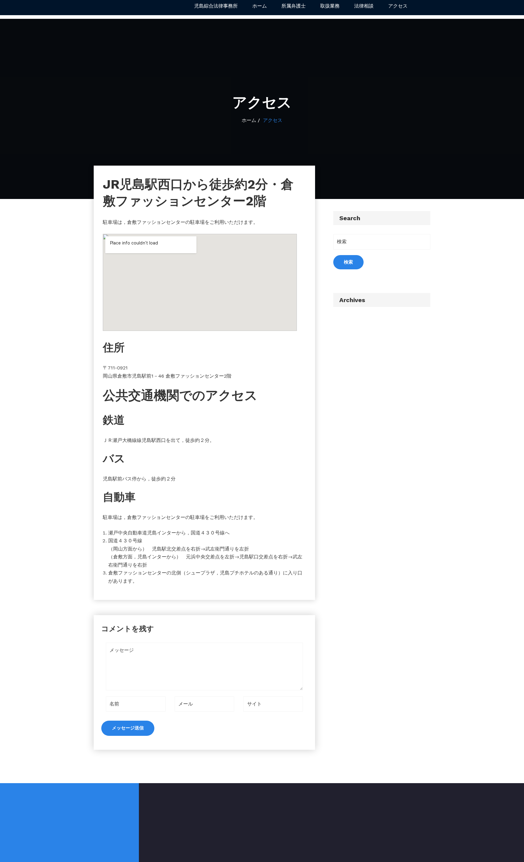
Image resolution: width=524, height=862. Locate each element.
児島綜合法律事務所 (216, 6)
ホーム (259, 6)
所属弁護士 (293, 6)
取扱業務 (330, 6)
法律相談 (364, 6)
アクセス (398, 6)
